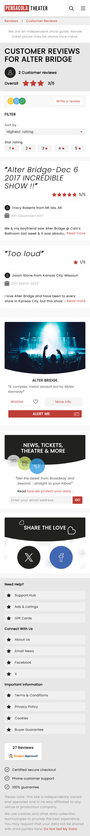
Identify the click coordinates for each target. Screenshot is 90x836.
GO (77, 500)
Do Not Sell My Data (60, 829)
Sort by (11, 125)
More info (63, 401)
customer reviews (41, 21)
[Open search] (71, 8)
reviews (11, 21)
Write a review (68, 101)
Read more (76, 233)
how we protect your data (49, 491)
